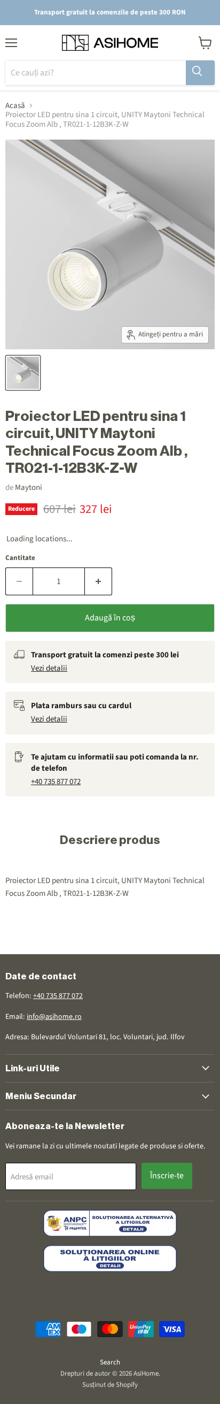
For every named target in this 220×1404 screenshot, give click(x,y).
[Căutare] (200, 72)
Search (110, 1362)
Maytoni (28, 487)
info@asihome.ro (54, 1016)
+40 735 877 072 (56, 781)
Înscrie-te (167, 1175)
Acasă (15, 105)
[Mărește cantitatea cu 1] (98, 581)
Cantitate (20, 558)
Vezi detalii (49, 668)
